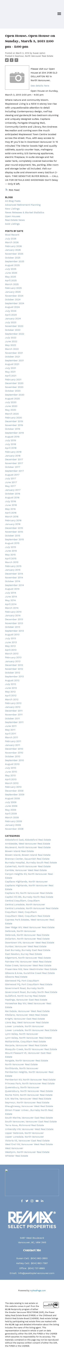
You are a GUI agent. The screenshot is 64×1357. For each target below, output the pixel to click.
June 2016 (11, 505)
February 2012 (13, 703)
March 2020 (12, 413)
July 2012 (10, 684)
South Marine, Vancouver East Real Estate (29, 1117)
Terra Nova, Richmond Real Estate (24, 1125)
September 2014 (14, 585)
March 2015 (11, 562)
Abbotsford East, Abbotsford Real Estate (28, 839)
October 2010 (12, 756)
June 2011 (11, 726)
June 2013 (11, 642)
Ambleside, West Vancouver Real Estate (27, 843)
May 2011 (10, 729)
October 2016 (12, 493)
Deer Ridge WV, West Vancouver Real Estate (29, 927)
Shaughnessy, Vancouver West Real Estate (29, 1106)
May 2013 (10, 646)
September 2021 (14, 360)
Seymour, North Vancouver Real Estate (34, 56)
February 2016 (13, 520)
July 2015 (10, 547)
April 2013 (10, 649)
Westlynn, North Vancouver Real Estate (27, 1152)
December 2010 (14, 748)
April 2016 (10, 512)
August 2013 (12, 634)
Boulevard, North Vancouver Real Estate (28, 847)
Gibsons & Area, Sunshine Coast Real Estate (30, 973)
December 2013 (14, 619)
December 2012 (14, 665)
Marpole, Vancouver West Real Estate (26, 1045)
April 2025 (11, 280)
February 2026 (13, 246)
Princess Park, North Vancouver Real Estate (30, 1083)
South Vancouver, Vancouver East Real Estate (31, 1121)
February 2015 (13, 566)
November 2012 (14, 668)
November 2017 (14, 463)
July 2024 (10, 310)
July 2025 (10, 269)
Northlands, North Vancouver (21, 1068)
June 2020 (11, 406)
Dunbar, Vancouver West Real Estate (25, 946)
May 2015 (10, 554)
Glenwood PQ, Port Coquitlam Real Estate (28, 984)
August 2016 (12, 497)
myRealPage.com (38, 1290)
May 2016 (10, 509)
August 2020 (12, 398)
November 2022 (14, 326)
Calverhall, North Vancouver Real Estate (28, 866)
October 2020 (13, 390)
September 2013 (14, 630)
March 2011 (11, 737)
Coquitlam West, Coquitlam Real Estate (27, 915)
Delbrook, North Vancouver (20, 931)
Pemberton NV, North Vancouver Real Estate (30, 1079)
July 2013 (10, 638)
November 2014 (14, 577)
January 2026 (13, 249)
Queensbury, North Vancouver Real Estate (29, 1091)
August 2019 (12, 436)
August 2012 (12, 680)
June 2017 (11, 482)
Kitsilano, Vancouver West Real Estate (26, 1014)
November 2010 (14, 752)
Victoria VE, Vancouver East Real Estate (27, 1140)
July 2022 (10, 337)
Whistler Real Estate (16, 1155)
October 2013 (12, 627)
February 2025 (13, 288)
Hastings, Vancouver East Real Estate (26, 999)
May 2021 (10, 371)
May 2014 (10, 600)
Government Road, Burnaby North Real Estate (31, 992)
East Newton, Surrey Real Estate (23, 954)
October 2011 (12, 718)
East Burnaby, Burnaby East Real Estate (27, 950)
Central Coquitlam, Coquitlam (22, 900)
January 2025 (13, 291)
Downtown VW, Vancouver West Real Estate (29, 942)
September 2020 (14, 394)
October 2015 (12, 535)
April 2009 (11, 813)
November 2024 (14, 295)
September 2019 (14, 432)
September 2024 (14, 303)
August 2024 (12, 307)
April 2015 (10, 558)
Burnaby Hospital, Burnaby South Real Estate (31, 862)
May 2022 (10, 345)
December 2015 (14, 528)
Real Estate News (15, 220)
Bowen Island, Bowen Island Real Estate (27, 854)
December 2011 (14, 710)
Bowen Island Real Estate (19, 851)
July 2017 (10, 478)
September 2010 (14, 760)
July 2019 (10, 440)
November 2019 (14, 425)
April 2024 (11, 314)
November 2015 (14, 531)
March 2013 (11, 653)
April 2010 (11, 779)
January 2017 (13, 489)
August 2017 (12, 474)
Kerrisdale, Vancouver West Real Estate (27, 1011)
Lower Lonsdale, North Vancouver (24, 1026)
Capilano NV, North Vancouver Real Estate (29, 893)
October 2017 (12, 467)
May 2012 (10, 691)
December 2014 (14, 573)
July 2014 (10, 592)
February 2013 (13, 657)
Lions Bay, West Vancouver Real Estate (27, 1022)
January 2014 (13, 615)
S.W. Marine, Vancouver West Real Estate (28, 1098)
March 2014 (11, 607)
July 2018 (10, 444)
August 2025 (12, 265)
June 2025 (11, 272)
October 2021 (12, 356)
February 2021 (13, 379)
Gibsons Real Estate (16, 976)
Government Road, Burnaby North (24, 988)
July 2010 (10, 767)
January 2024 (13, 318)
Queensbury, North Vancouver (22, 1087)
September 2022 (14, 333)
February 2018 (13, 451)
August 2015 (12, 543)
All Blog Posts (13, 201)
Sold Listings (12, 223)
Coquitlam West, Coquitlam (21, 912)
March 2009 (12, 817)
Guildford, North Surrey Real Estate (25, 995)
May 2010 (10, 775)
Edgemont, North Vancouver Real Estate (28, 957)
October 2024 (13, 299)
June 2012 (11, 688)
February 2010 (13, 786)
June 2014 (11, 596)
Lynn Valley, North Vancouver (21, 1033)
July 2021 (10, 368)
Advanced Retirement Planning (23, 204)
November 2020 (14, 387)
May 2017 (10, 486)
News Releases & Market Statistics (24, 212)
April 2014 (11, 604)
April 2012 (10, 695)
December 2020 (14, 383)
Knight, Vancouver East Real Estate (25, 1018)
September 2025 (14, 261)
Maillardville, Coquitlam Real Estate (25, 1041)
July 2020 (10, 402)
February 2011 (13, 741)
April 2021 (10, 375)
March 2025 (12, 284)
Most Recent (12, 234)
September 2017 (14, 470)
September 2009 (14, 794)
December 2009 (14, 790)
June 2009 (11, 806)
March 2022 (12, 349)
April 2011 (10, 733)
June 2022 (11, 341)
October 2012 (12, 672)
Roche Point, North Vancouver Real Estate (29, 1094)
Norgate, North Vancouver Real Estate (26, 1060)
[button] (22, 1201)
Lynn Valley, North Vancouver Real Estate (28, 1037)
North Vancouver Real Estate (21, 1064)
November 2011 (14, 714)
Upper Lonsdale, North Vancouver (24, 1136)
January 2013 (12, 661)
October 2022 (12, 330)
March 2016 (11, 516)
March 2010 (11, 783)
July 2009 (10, 802)
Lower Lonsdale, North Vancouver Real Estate (31, 1030)
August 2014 (12, 588)
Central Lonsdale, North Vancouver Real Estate (31, 908)
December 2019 (14, 421)
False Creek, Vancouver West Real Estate (28, 965)
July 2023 (10, 322)
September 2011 (14, 722)
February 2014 (13, 611)
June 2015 (11, 550)
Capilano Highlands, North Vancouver (26, 881)
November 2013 (14, 623)
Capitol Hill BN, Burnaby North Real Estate (29, 896)
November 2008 (14, 828)
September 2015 (14, 539)
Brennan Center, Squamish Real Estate (27, 858)
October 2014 (12, 581)
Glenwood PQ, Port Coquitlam (22, 980)
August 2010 (12, 764)
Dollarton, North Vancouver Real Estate (27, 938)
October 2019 (12, 428)
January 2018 (12, 455)
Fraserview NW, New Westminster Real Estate (31, 969)
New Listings (12, 208)
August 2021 (12, 364)
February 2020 (13, 417)
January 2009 (13, 825)
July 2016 (10, 501)
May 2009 (10, 809)
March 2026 (12, 242)
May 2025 (10, 276)
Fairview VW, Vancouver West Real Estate (28, 961)
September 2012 (14, 676)
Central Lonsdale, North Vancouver (25, 904)
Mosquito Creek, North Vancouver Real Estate (31, 1049)
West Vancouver (14, 1148)
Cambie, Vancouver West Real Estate (26, 870)
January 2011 (12, 745)
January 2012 (12, 707)
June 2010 (11, 771)
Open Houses (12, 216)
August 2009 (12, 798)
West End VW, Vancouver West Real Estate (29, 1144)
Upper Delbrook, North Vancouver (24, 1133)
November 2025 (14, 253)
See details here (40, 85)
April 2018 (10, 448)
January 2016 (12, 524)
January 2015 (12, 569)
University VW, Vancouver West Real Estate (29, 1129)
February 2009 (13, 821)
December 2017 (14, 459)
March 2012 (11, 699)
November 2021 (14, 352)
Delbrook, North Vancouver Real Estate (27, 935)
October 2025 (12, 257)
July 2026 (10, 238)
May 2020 (10, 409)
